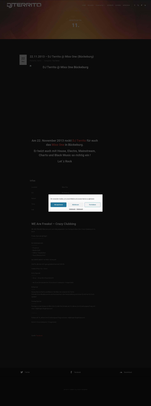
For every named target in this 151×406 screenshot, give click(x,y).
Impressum (72, 209)
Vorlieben (92, 205)
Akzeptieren (58, 205)
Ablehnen (75, 205)
